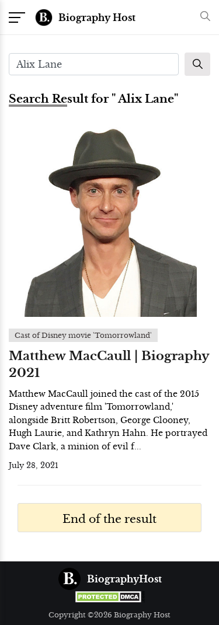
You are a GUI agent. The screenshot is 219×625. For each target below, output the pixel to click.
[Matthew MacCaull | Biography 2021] (109, 220)
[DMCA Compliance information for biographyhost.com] (110, 597)
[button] (202, 17)
